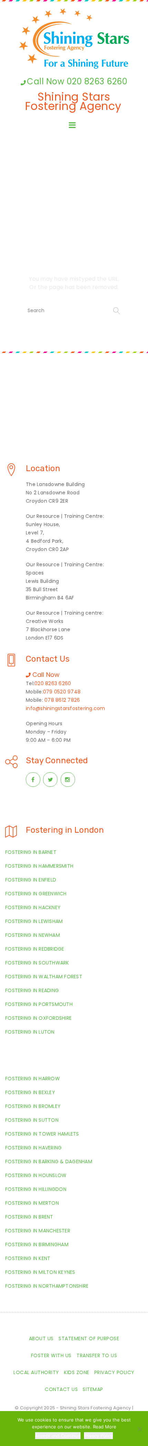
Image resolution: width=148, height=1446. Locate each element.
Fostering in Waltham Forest (43, 976)
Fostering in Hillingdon (35, 1189)
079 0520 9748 (62, 691)
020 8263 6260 (52, 683)
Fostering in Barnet (30, 852)
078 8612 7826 (62, 700)
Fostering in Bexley (30, 1092)
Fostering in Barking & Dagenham (48, 1161)
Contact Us (61, 1389)
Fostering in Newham (32, 935)
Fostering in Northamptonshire (46, 1285)
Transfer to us (96, 1355)
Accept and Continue (58, 1435)
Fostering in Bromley (33, 1106)
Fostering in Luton (30, 1031)
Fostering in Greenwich (36, 893)
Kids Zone (76, 1372)
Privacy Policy (114, 1372)
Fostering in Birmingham (36, 1244)
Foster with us (51, 1355)
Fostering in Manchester (37, 1230)
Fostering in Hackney (33, 907)
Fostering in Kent (27, 1258)
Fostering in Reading (32, 990)
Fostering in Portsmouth (39, 1004)
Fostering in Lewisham (34, 921)
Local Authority (36, 1372)
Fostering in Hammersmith (39, 865)
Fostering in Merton (32, 1203)
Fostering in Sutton (32, 1120)
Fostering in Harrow (32, 1078)
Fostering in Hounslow (35, 1175)
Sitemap (93, 1389)
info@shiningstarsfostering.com (65, 708)
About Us (41, 1338)
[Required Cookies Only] (139, 1428)
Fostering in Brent (29, 1216)
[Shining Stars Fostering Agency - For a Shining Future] (74, 38)
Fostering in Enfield (30, 879)
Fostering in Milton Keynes (40, 1272)
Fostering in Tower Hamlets (42, 1133)
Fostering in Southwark (37, 962)
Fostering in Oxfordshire (38, 1018)
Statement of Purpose (89, 1338)
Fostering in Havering (33, 1147)
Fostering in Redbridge (34, 948)
